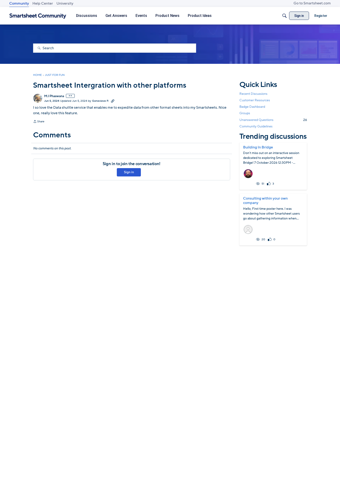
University (64, 3)
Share (38, 122)
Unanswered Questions (273, 120)
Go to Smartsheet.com (312, 3)
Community (19, 3)
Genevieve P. (100, 101)
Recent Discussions (253, 94)
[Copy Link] (112, 101)
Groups (244, 113)
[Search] (284, 16)
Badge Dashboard (252, 107)
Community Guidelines (255, 126)
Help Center (42, 3)
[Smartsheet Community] (37, 16)
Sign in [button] (129, 172)
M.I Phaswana (54, 96)
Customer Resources (254, 100)
